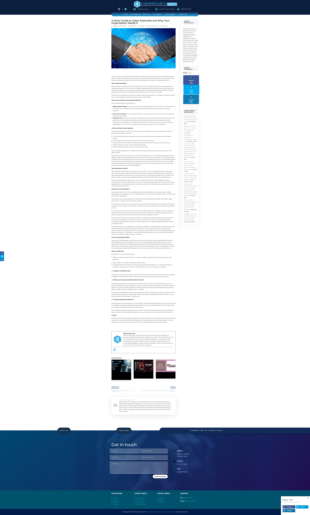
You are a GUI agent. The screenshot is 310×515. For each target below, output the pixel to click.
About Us (146, 14)
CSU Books (139, 502)
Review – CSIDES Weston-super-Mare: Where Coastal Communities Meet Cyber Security (189, 165)
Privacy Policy (151, 512)
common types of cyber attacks (206, 430)
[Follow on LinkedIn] (125, 9)
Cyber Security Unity (120, 26)
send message (160, 476)
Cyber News (123, 430)
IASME (130, 274)
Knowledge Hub (135, 14)
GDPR (172, 512)
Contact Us (182, 14)
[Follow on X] (122, 9)
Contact (115, 504)
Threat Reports (141, 504)
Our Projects (157, 14)
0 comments (164, 26)
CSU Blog (141, 26)
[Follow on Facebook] (119, 9)
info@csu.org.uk (190, 501)
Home (125, 14)
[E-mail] (115, 350)
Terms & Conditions (163, 512)
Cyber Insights (170, 14)
